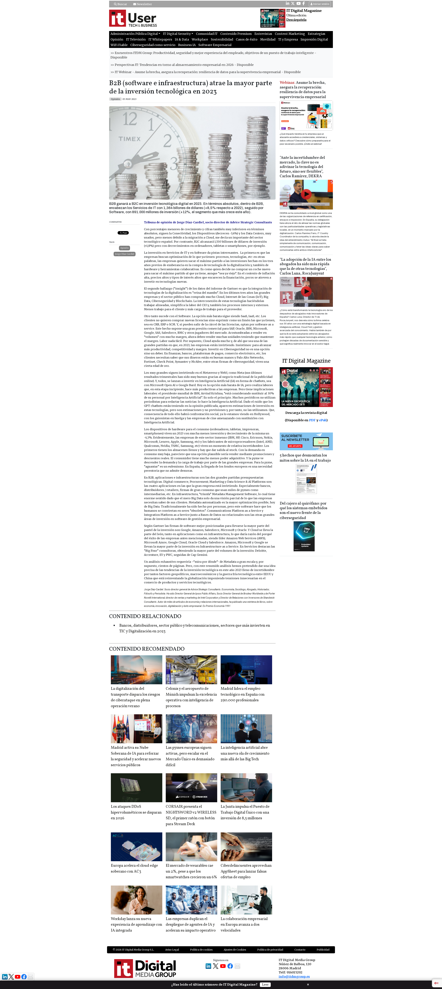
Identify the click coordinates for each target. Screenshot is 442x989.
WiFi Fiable (119, 45)
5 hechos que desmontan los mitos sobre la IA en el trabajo (305, 458)
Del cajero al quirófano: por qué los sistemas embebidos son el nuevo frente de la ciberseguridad (303, 511)
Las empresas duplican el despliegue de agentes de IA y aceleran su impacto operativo (191, 924)
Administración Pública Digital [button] (134, 34)
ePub (322, 420)
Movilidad (267, 39)
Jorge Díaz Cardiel (124, 254)
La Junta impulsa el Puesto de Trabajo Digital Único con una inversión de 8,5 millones (245, 812)
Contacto (299, 949)
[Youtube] (298, 3)
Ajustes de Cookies (235, 949)
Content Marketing (290, 34)
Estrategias (316, 34)
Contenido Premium (236, 34)
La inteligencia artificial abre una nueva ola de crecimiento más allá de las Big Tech (245, 753)
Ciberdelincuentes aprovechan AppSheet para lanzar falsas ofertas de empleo (246, 871)
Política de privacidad (270, 949)
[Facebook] (303, 3)
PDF (312, 420)
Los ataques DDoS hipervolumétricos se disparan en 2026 (136, 812)
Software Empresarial (215, 45)
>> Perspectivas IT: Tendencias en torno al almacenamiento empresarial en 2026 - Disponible (182, 65)
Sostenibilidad (222, 39)
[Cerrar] (308, 984)
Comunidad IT (207, 34)
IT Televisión (136, 39)
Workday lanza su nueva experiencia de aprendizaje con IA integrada (136, 924)
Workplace (200, 39)
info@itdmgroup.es (294, 976)
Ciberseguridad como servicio (152, 45)
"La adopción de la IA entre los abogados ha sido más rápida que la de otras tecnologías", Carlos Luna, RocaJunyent (305, 266)
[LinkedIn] (287, 3)
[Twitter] (293, 3)
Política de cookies (201, 949)
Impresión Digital (314, 39)
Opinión (116, 39)
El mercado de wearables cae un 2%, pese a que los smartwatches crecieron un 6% (191, 871)
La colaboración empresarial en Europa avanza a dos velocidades (244, 924)
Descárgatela (296, 19)
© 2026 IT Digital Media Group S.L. (133, 949)
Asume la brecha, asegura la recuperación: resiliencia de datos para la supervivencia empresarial (303, 90)
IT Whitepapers (160, 39)
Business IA (187, 45)
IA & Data (182, 39)
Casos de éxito (246, 39)
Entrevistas (263, 34)
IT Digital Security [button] (177, 34)
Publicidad (323, 949)
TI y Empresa (288, 39)
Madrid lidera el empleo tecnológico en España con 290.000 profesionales (243, 694)
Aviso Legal (172, 949)
